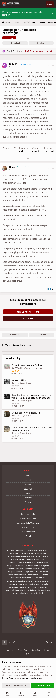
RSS (29, 654)
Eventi (28, 536)
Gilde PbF (28, 489)
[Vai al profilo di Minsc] (4, 168)
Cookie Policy (8, 678)
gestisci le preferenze (31, 678)
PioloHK (10, 51)
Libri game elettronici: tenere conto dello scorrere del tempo (31, 429)
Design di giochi (26, 383)
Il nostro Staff (28, 527)
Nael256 (14, 368)
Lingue (10, 650)
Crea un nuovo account (28, 312)
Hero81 (14, 383)
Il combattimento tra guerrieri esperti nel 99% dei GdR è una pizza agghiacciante (31, 396)
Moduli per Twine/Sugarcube (25, 412)
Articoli (28, 480)
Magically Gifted (19, 380)
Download (28, 498)
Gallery (28, 502)
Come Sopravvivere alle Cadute (26, 365)
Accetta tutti (44, 685)
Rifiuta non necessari (16, 685)
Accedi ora (28, 318)
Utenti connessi (28, 532)
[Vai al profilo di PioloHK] (3, 51)
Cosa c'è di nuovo (28, 518)
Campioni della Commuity (28, 523)
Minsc (12, 167)
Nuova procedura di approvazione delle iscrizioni (22, 13)
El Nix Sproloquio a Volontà (31, 368)
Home (28, 476)
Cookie (46, 650)
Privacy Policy (23, 650)
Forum (28, 484)
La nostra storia (28, 514)
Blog (28, 493)
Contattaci (36, 650)
